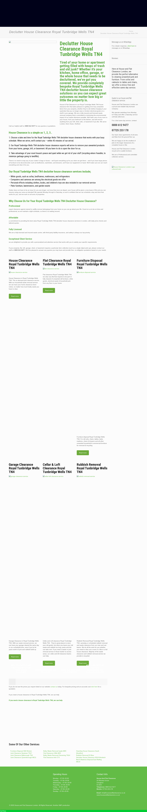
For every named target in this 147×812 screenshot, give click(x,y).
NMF (60, 805)
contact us (53, 687)
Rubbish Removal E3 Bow (85, 755)
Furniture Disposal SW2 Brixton (21, 751)
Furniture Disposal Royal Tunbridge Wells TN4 (92, 264)
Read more (15, 296)
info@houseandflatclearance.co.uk (113, 793)
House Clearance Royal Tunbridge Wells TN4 (24, 264)
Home (131, 31)
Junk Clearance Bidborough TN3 (21, 755)
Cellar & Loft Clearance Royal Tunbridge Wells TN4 (57, 468)
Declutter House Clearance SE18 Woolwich (91, 757)
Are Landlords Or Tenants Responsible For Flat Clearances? (95, 668)
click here (94, 687)
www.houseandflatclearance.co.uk (108, 795)
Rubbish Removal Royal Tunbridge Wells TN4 (92, 468)
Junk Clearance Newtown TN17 (21, 753)
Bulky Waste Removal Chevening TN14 (56, 755)
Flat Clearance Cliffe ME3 (52, 753)
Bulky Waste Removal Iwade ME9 (54, 751)
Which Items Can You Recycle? (45, 671)
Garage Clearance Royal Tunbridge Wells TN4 (24, 468)
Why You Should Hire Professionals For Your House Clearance (21, 668)
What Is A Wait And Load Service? (70, 671)
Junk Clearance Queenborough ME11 (23, 757)
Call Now (3, 811)
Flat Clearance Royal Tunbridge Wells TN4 (57, 262)
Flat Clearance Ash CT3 (51, 757)
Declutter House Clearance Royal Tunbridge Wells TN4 (119, 33)
